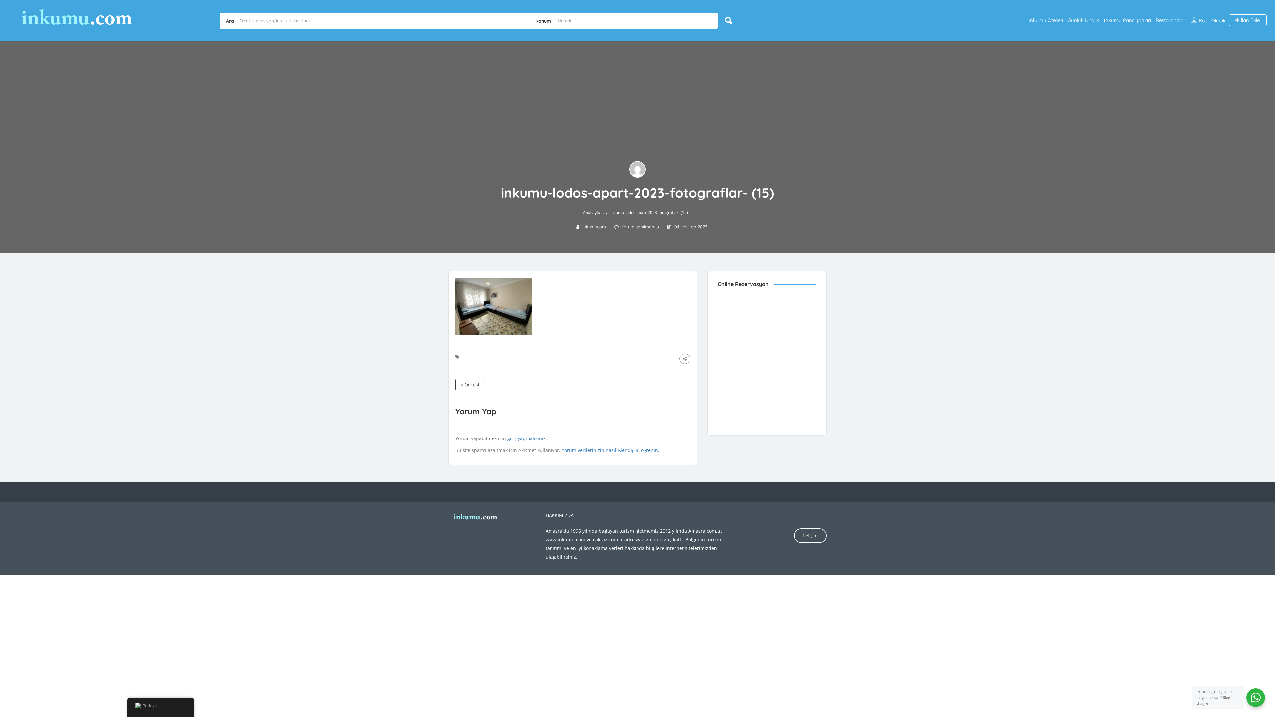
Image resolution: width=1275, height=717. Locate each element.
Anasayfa (591, 212)
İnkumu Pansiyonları (1127, 20)
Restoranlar (1169, 20)
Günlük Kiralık (1083, 20)
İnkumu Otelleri (1045, 20)
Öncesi (471, 385)
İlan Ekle (1249, 20)
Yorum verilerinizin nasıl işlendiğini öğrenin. (610, 450)
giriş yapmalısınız (526, 438)
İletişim (810, 536)
